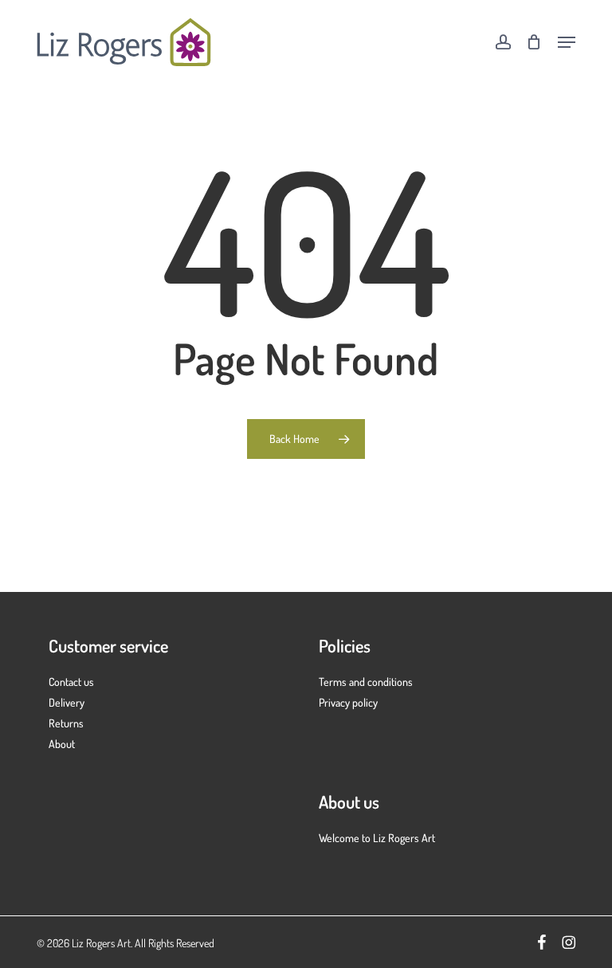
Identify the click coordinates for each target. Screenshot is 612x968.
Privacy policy (348, 702)
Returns (66, 723)
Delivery (66, 702)
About (62, 743)
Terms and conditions (366, 681)
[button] (566, 42)
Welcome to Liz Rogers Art (377, 838)
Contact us (71, 681)
